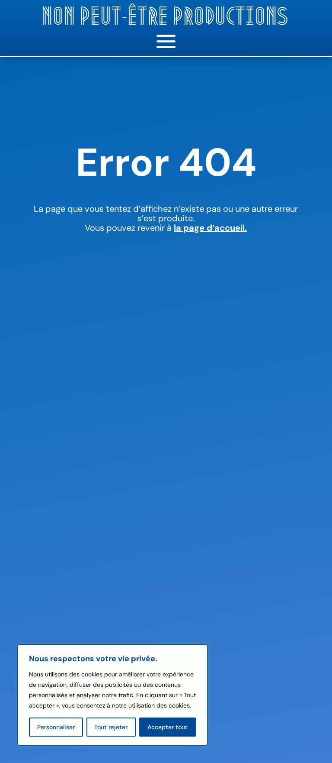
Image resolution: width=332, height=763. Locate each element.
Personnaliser (56, 727)
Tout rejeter (111, 727)
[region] (112, 695)
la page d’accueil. (210, 227)
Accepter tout (167, 727)
